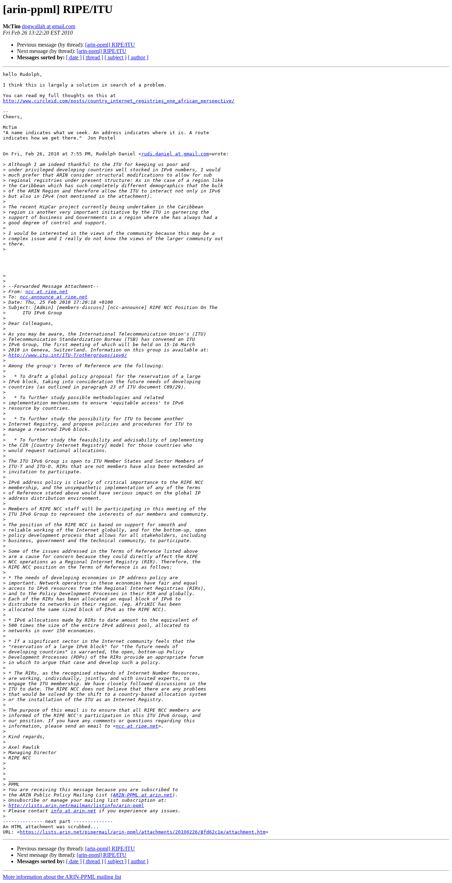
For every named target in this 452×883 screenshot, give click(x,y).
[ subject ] (115, 57)
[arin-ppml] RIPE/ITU (110, 45)
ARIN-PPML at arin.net (142, 795)
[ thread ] (93, 57)
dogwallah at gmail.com (48, 26)
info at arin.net (73, 810)
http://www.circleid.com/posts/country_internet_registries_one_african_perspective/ (118, 100)
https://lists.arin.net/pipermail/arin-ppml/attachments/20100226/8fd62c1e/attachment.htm (143, 832)
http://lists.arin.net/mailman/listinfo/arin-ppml (76, 805)
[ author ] (138, 57)
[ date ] (74, 57)
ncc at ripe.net (46, 291)
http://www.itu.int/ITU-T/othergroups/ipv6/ (67, 355)
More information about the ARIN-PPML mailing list (62, 877)
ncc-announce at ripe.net (54, 297)
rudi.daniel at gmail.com (175, 153)
